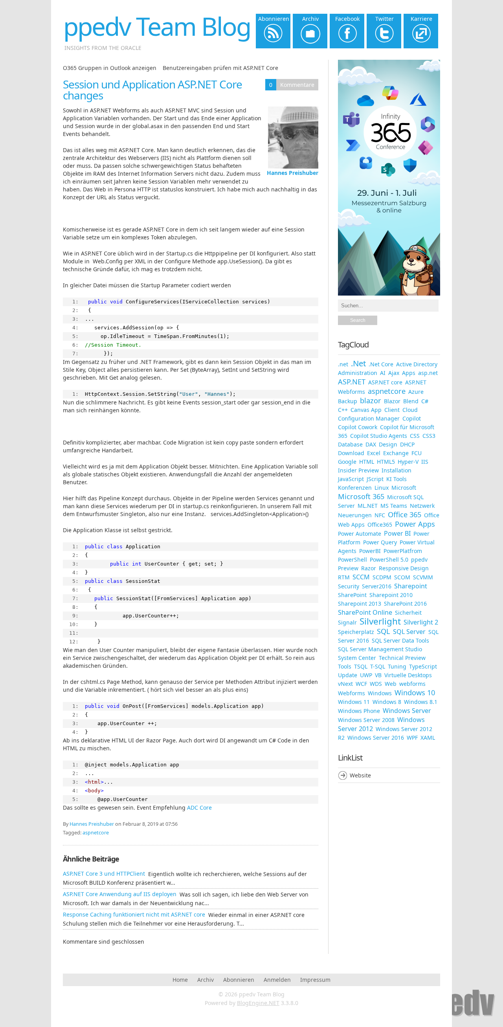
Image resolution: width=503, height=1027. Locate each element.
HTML (366, 461)
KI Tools (396, 479)
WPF (412, 737)
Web (391, 683)
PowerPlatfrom (403, 551)
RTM (344, 577)
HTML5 (386, 461)
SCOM (402, 577)
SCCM (361, 577)
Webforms (351, 693)
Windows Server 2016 (375, 737)
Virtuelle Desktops (408, 675)
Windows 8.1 (420, 701)
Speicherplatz (356, 632)
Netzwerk (422, 505)
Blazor (392, 401)
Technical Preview (402, 657)
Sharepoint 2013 (359, 603)
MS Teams (393, 505)
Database (350, 444)
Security (348, 586)
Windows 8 (387, 701)
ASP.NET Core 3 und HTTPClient (104, 873)
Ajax (393, 373)
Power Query (380, 542)
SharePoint (352, 595)
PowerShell (352, 559)
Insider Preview (358, 470)
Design (388, 444)
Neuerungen (355, 515)
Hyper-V (408, 461)
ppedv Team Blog (156, 26)
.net (343, 364)
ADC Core (199, 807)
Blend (411, 401)
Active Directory (416, 364)
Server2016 (376, 586)
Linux (381, 487)
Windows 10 (415, 692)
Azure (416, 391)
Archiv (205, 979)
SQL (383, 631)
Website (360, 775)
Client (392, 409)
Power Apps (415, 524)
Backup (347, 401)
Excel (373, 453)
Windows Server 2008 (366, 720)
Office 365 (404, 514)
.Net (358, 363)
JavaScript (351, 479)
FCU (416, 453)
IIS (424, 461)
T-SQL (377, 666)
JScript (375, 479)
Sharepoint (410, 586)
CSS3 (428, 435)
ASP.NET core (385, 382)
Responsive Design (404, 568)
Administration (357, 373)
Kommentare (297, 84)
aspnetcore (96, 832)
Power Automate (359, 533)
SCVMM (423, 577)
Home (180, 979)
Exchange (396, 453)
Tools (344, 666)
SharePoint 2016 (405, 603)
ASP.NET (351, 381)
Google (347, 461)
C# (424, 401)
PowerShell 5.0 (389, 559)
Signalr (347, 622)
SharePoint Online (365, 612)
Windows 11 (354, 701)
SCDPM (382, 577)
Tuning (397, 666)
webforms (412, 683)
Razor (368, 568)
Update (347, 675)
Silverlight (380, 621)
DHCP (407, 444)
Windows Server (407, 710)
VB (378, 675)
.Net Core (381, 364)
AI (383, 373)
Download (351, 453)
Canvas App (366, 409)
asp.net (428, 373)
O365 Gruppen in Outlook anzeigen (109, 68)
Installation (396, 470)
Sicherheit (408, 612)
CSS (415, 435)
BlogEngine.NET (258, 1003)
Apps (408, 373)
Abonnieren (238, 979)
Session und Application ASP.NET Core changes (152, 90)
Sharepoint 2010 (391, 595)
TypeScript (423, 666)
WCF (361, 683)
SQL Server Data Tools (400, 640)
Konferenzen (355, 487)
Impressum (315, 979)
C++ (343, 409)
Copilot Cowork (357, 427)
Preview (348, 568)
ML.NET (368, 505)
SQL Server (409, 631)
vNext (345, 683)
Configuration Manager (369, 418)
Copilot (411, 418)
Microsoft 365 (361, 496)
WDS (376, 683)
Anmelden (277, 979)
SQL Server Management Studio (380, 649)
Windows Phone (359, 711)
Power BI (397, 533)
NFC (379, 515)
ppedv (419, 559)
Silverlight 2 (421, 622)
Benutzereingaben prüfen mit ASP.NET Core (220, 68)
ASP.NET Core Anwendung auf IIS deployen (119, 894)
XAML (427, 737)
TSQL (360, 666)
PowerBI (370, 551)
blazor (370, 400)
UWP (366, 675)
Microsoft (403, 487)
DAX (370, 444)
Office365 (379, 524)
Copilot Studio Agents (378, 435)
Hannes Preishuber (292, 172)
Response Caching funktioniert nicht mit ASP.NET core (134, 914)
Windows (380, 693)
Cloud (410, 409)
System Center (357, 657)
